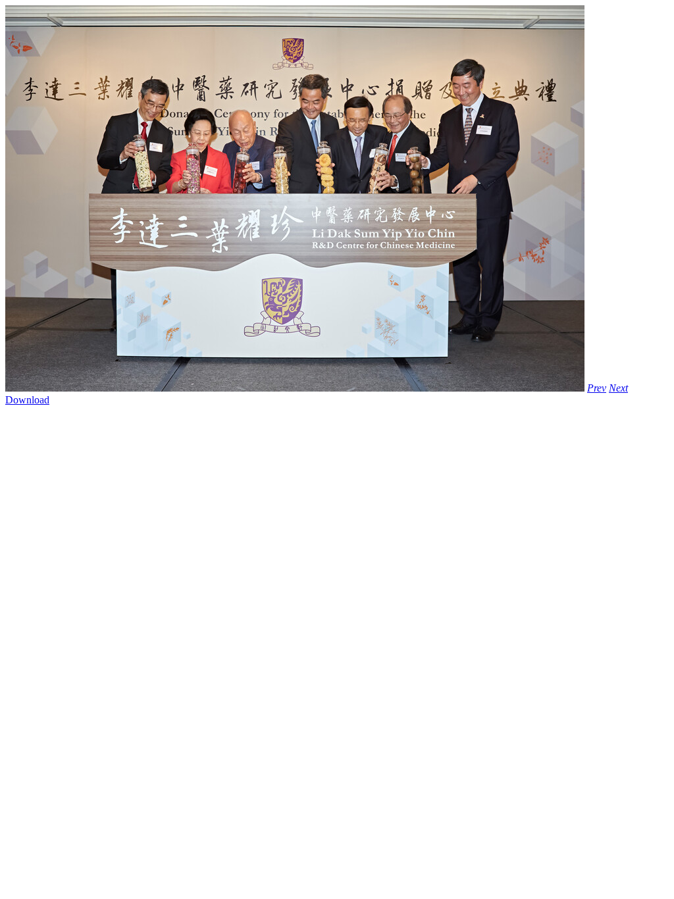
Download (27, 399)
